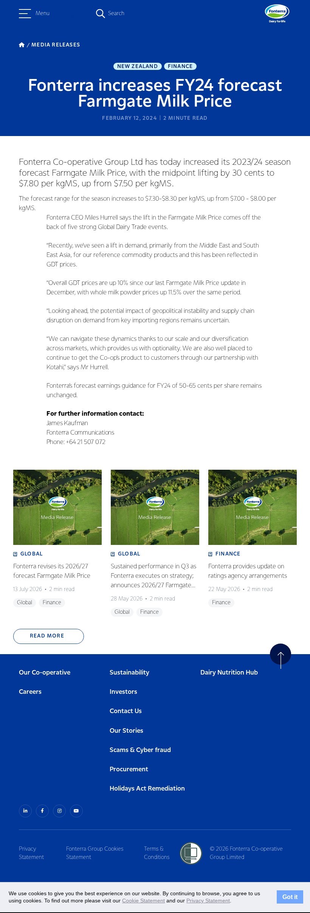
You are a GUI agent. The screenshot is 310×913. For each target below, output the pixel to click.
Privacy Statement (31, 853)
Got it (290, 897)
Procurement (129, 769)
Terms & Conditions (156, 853)
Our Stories (126, 731)
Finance (180, 66)
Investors (123, 692)
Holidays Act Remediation (147, 789)
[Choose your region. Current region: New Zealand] (73, 13)
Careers (30, 692)
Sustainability (129, 673)
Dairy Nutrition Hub (229, 673)
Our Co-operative (44, 673)
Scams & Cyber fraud (140, 750)
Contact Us (126, 711)
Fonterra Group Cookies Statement (94, 853)
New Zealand (137, 66)
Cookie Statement (143, 901)
